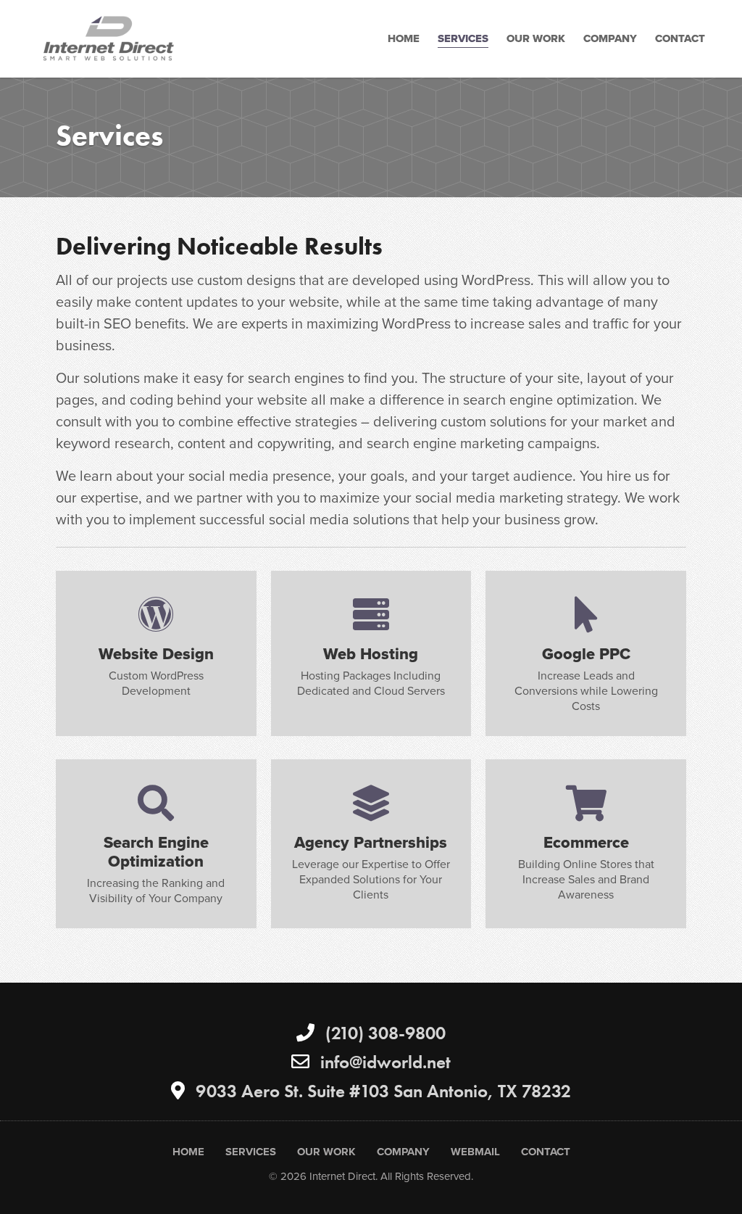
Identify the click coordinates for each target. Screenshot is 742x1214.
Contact (680, 38)
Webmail (475, 1151)
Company (610, 38)
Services (463, 38)
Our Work (536, 38)
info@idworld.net (385, 1062)
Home (404, 38)
